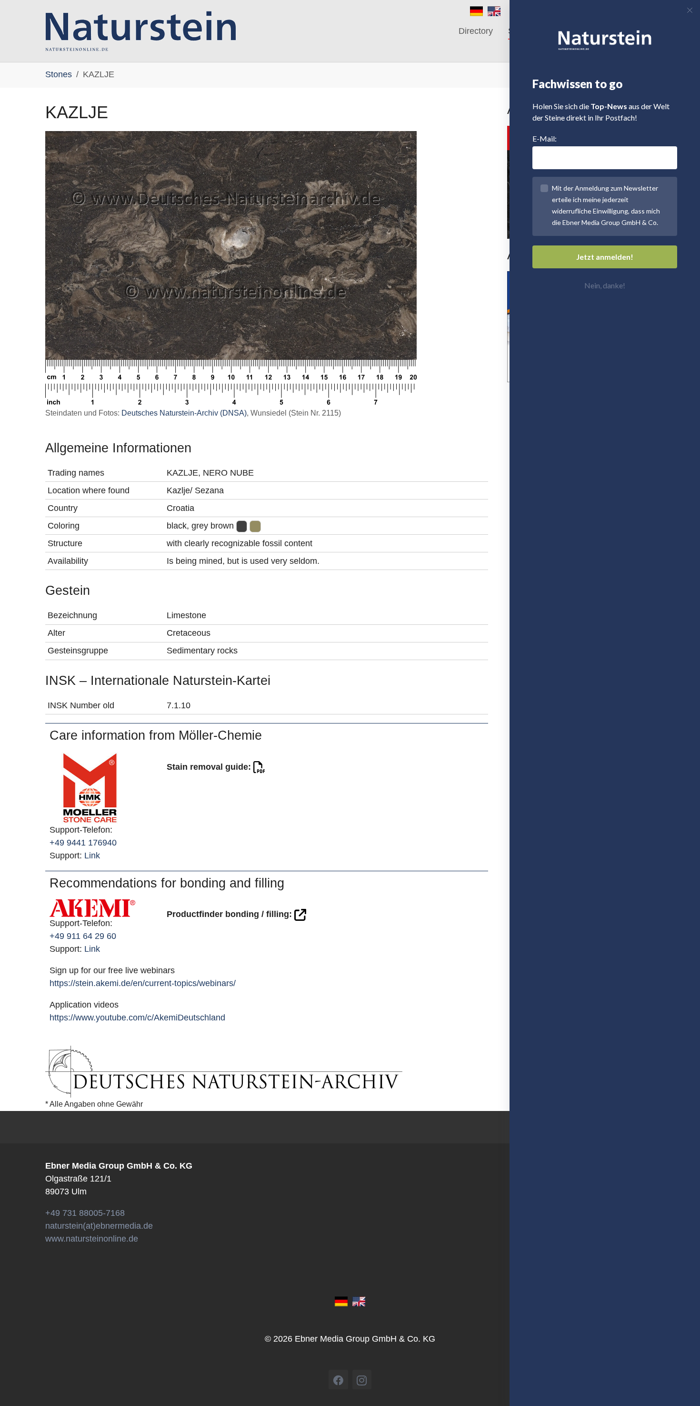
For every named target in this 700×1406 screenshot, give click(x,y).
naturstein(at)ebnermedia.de (99, 1226)
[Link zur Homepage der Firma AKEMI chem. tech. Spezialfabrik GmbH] (92, 907)
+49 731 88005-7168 (85, 1213)
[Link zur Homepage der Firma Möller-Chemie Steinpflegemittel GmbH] (90, 787)
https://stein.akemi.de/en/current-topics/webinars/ (143, 983)
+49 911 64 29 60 (83, 936)
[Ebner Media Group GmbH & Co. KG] (140, 30)
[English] (494, 10)
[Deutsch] (476, 10)
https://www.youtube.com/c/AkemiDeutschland (137, 1017)
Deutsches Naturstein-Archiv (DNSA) (184, 413)
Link (92, 855)
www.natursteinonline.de (91, 1238)
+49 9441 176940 (83, 842)
